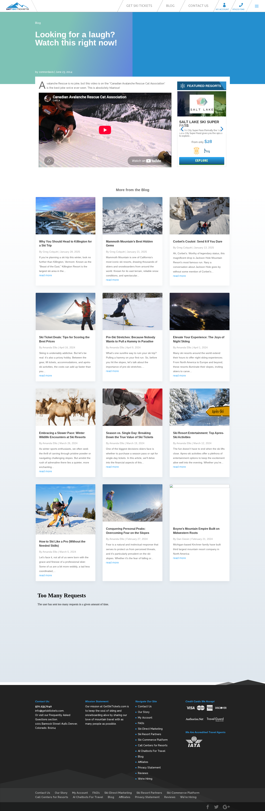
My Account (225, 5)
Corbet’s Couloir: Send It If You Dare (197, 241)
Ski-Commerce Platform (153, 739)
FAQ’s (141, 723)
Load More (132, 676)
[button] (182, 129)
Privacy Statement (149, 767)
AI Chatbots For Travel (151, 751)
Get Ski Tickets (139, 5)
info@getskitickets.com (49, 710)
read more (45, 275)
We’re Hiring (145, 778)
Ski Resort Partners (149, 734)
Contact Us (198, 5)
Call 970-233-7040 (242, 5)
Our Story (144, 712)
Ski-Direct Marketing (150, 728)
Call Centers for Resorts (152, 745)
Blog (170, 5)
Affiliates (143, 762)
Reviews (143, 773)
